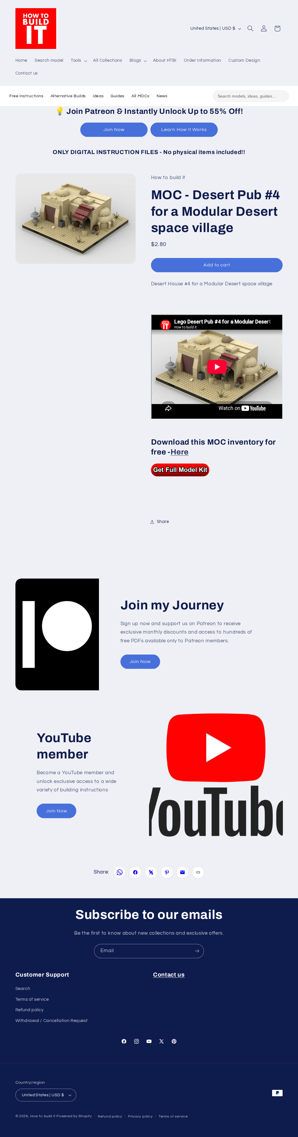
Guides (118, 96)
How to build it (43, 1116)
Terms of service (32, 999)
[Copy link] (198, 872)
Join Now (114, 129)
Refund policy (29, 1010)
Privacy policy (140, 1116)
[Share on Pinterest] (167, 872)
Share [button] (163, 521)
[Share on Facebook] (135, 872)
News (162, 96)
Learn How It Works (184, 129)
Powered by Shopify (74, 1116)
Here (180, 452)
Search (22, 988)
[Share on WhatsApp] (119, 872)
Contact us (169, 975)
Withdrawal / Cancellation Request (51, 1020)
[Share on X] (151, 872)
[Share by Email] (182, 872)
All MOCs (141, 96)
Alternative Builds (68, 96)
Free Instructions (26, 96)
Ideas (98, 96)
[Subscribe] (197, 951)
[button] (78, 60)
